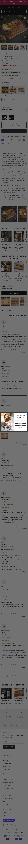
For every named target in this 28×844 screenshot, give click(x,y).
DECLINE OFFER (20, 425)
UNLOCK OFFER (20, 423)
